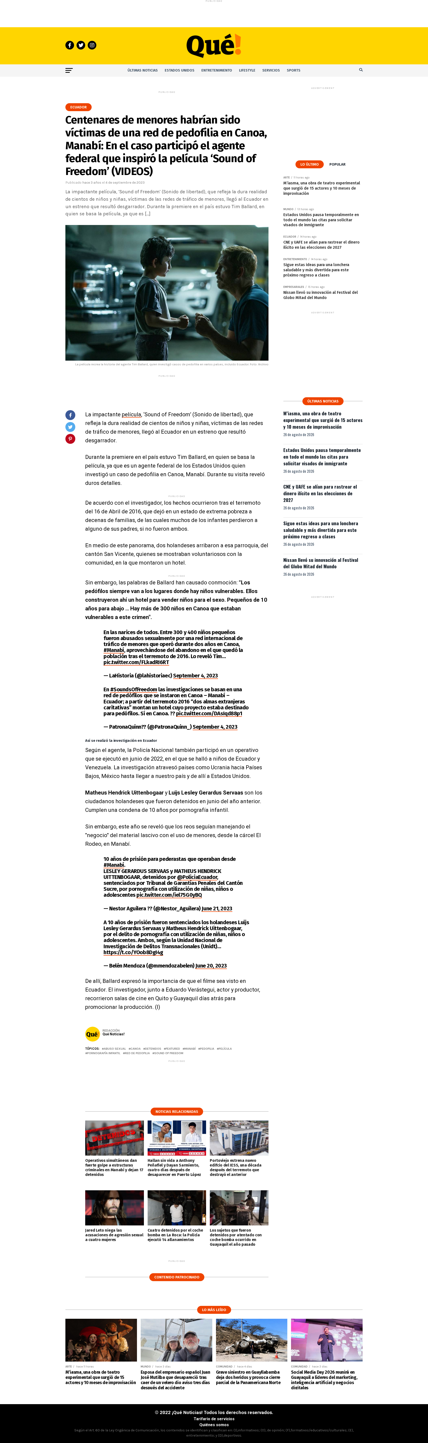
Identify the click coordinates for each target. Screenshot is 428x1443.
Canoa (136, 1048)
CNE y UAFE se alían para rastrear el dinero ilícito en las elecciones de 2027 (320, 493)
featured (173, 1048)
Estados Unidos (179, 70)
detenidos (153, 1048)
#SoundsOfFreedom (133, 689)
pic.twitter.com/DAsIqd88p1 (209, 713)
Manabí (190, 1048)
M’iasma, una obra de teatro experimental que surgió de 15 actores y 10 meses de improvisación (323, 420)
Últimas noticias (143, 70)
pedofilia (207, 1048)
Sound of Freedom (168, 1053)
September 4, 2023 (195, 675)
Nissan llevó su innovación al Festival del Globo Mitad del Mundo (320, 563)
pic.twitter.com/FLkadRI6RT (136, 662)
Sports (293, 70)
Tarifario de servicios (214, 1419)
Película (225, 1048)
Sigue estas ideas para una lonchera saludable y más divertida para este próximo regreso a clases (320, 530)
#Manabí (114, 650)
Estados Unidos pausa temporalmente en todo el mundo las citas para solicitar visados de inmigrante (322, 456)
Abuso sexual (115, 1048)
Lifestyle (247, 70)
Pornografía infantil (103, 1053)
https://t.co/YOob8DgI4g (133, 952)
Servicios (271, 70)
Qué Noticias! (114, 1034)
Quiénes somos (214, 1424)
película (131, 414)
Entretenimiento (216, 70)
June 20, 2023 (211, 965)
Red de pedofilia (137, 1053)
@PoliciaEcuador (197, 877)
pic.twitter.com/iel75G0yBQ (169, 895)
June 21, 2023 (217, 908)
